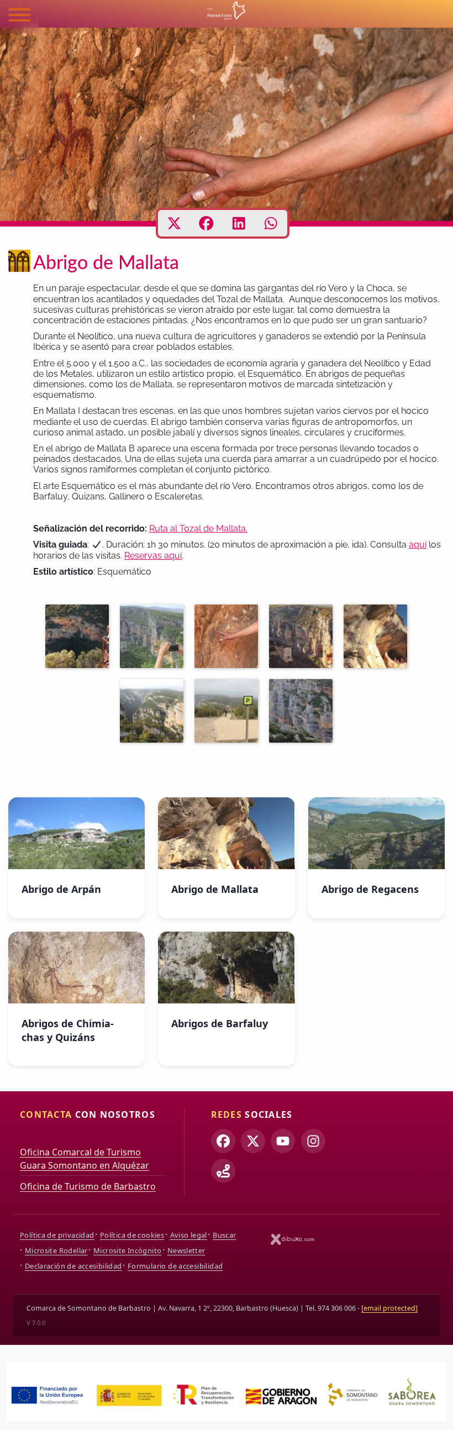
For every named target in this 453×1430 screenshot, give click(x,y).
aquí (417, 544)
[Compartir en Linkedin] (239, 223)
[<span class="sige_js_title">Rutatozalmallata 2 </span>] (378, 638)
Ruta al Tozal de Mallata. (198, 528)
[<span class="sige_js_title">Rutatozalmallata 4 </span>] (80, 638)
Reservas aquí (153, 555)
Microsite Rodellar (56, 1250)
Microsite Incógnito (127, 1250)
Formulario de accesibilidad (175, 1266)
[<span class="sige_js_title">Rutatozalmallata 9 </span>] (154, 713)
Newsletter (186, 1250)
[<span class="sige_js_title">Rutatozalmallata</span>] (229, 713)
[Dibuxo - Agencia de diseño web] (292, 1239)
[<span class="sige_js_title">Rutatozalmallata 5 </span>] (303, 713)
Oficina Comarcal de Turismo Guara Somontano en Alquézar (84, 1158)
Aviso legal (188, 1235)
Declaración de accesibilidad (73, 1266)
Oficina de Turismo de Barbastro (88, 1186)
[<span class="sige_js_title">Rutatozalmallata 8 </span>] (229, 638)
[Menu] (19, 16)
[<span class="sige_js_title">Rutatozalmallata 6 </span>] (303, 638)
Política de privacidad (57, 1235)
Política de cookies (132, 1235)
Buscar (224, 1235)
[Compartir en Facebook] (206, 223)
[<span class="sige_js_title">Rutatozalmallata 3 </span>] (154, 638)
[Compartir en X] (174, 223)
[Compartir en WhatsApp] (271, 223)
